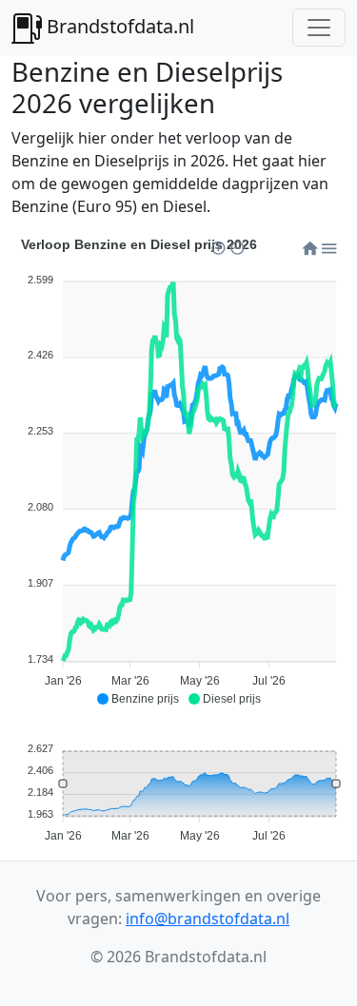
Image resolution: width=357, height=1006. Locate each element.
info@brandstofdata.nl (207, 918)
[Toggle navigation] (319, 28)
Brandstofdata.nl (118, 26)
